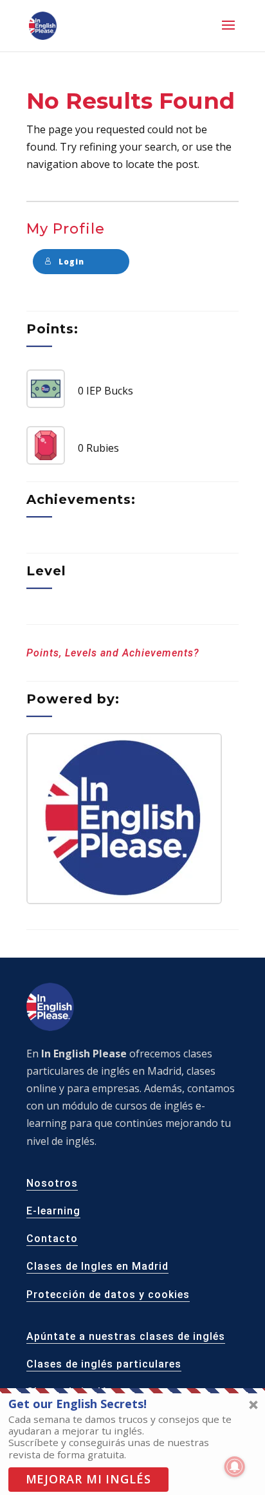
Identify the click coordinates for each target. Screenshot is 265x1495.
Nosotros (52, 1183)
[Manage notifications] (234, 1466)
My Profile (65, 228)
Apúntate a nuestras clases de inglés (125, 1336)
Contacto (52, 1238)
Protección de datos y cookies (108, 1294)
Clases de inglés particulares (103, 1364)
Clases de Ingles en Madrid (97, 1266)
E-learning (53, 1211)
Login (71, 261)
